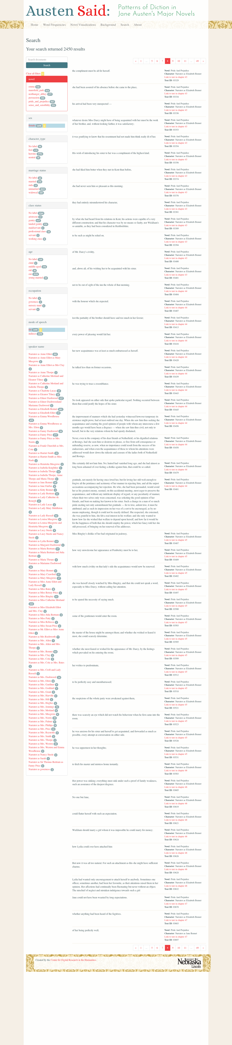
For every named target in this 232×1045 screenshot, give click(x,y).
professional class (37, 231)
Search (125, 25)
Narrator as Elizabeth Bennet (43, 408)
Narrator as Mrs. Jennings (41, 706)
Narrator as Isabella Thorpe (42, 471)
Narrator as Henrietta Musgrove (44, 464)
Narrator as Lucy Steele (40, 530)
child (31, 262)
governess (33, 301)
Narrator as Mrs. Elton (40, 680)
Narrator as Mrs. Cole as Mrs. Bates (46, 662)
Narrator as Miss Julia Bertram (44, 614)
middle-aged (35, 266)
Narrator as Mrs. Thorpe (41, 739)
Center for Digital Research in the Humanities (73, 959)
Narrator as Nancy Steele (41, 754)
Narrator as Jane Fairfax (40, 486)
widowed (33, 192)
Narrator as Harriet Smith (41, 453)
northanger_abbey (38, 94)
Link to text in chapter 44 (175, 291)
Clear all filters (34, 73)
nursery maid (35, 305)
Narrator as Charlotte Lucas (42, 390)
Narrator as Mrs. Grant (40, 691)
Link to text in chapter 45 (175, 539)
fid (30, 329)
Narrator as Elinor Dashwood (43, 398)
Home (34, 25)
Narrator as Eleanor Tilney (42, 394)
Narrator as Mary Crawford (42, 574)
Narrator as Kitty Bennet (41, 489)
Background (108, 25)
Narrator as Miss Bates (40, 588)
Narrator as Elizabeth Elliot (42, 412)
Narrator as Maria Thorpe (41, 559)
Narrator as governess (39, 769)
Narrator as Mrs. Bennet (41, 651)
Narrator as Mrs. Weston (41, 743)
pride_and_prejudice (39, 101)
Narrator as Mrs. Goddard (41, 688)
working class (35, 238)
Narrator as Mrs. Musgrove (42, 714)
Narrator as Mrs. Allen (40, 640)
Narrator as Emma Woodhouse (44, 416)
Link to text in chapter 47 (175, 903)
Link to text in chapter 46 (175, 770)
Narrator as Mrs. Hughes (41, 702)
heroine (32, 153)
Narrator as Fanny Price (40, 434)
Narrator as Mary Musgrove (42, 577)
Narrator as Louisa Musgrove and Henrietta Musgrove (45, 524)
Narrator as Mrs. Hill (39, 699)
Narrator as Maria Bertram (42, 548)
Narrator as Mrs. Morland (41, 710)
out (30, 273)
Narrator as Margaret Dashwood (45, 544)
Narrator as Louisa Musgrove (43, 519)
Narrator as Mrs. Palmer (40, 721)
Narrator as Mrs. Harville (41, 695)
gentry (32, 220)
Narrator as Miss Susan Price (43, 625)
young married (36, 277)
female (32, 125)
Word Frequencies (54, 25)
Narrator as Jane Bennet (40, 482)
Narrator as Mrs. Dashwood (42, 677)
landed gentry (35, 223)
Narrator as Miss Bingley (41, 596)
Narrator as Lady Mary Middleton (45, 508)
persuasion (34, 97)
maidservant (35, 227)
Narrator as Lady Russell (41, 515)
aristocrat (33, 216)
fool (30, 149)
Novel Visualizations (83, 25)
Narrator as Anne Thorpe (41, 372)
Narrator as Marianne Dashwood (45, 563)
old (30, 270)
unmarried (34, 188)
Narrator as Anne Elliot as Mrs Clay (46, 365)
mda (31, 185)
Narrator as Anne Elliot (40, 354)
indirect (32, 333)
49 (197, 61)
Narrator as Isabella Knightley (43, 467)
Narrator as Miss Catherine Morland (46, 600)
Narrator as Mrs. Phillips (41, 725)
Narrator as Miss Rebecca (41, 621)
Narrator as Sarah (37, 758)
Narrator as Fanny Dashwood (43, 431)
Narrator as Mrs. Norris (40, 717)
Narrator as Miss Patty (40, 618)
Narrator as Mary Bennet (41, 570)
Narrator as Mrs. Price (40, 728)
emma (32, 86)
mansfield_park (36, 90)
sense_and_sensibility (39, 105)
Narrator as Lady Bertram (41, 493)
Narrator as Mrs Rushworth (42, 636)
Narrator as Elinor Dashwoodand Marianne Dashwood (45, 403)
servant (32, 235)
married (32, 181)
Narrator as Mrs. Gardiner (41, 684)
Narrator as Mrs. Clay (39, 655)
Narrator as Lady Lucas (40, 504)
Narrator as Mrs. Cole (39, 658)
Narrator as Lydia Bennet (41, 541)
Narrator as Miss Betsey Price (43, 592)
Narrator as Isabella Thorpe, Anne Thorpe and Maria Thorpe (45, 476)
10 (178, 61)
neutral (32, 157)
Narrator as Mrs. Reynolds (42, 732)
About (138, 25)
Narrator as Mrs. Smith (40, 736)
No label (33, 146)
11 (185, 61)
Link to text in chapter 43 (175, 76)
